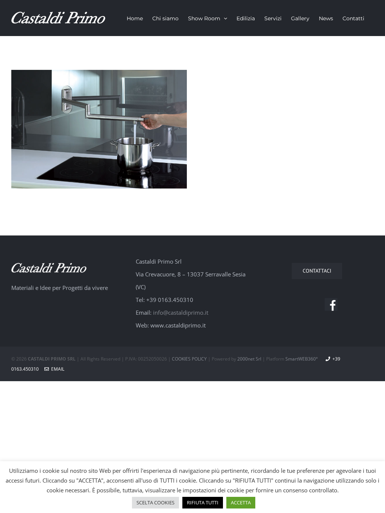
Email (56, 369)
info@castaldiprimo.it (180, 312)
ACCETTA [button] (241, 502)
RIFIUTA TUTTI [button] (202, 502)
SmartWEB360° (301, 359)
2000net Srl (249, 359)
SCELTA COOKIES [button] (155, 502)
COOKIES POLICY (189, 359)
